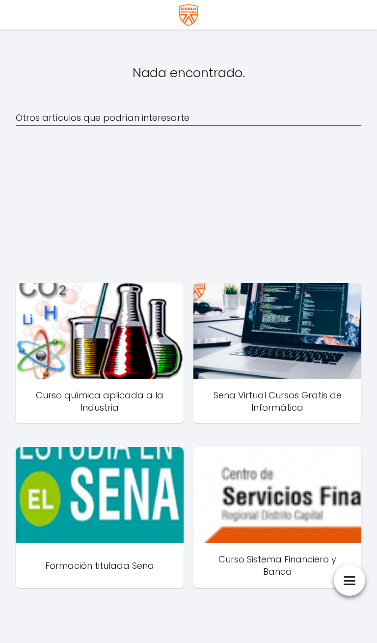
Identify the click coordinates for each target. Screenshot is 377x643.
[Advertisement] (188, 204)
